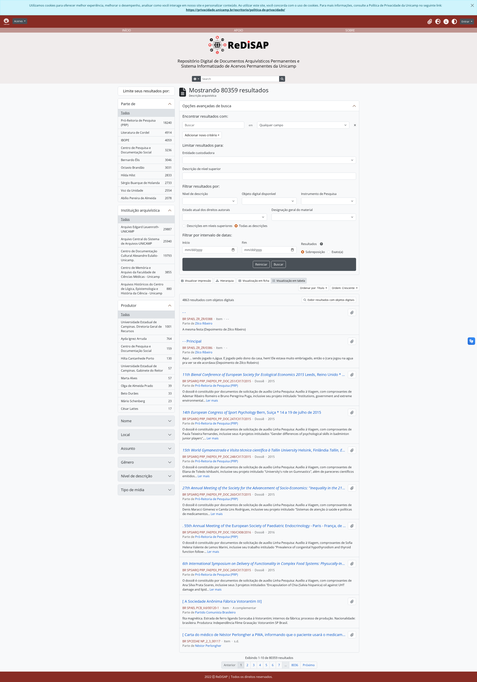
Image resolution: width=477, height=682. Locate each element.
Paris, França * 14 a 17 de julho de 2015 (264, 563)
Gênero (127, 462)
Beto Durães (146, 394)
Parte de (128, 103)
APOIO (238, 30)
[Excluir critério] (355, 125)
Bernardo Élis (146, 161)
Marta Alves (146, 379)
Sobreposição (315, 252)
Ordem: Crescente (343, 288)
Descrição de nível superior (201, 169)
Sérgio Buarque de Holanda (146, 184)
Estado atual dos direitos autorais (206, 210)
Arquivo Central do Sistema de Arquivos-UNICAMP (146, 241)
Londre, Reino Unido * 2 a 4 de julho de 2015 (264, 488)
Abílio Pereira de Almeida (146, 199)
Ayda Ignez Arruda (146, 340)
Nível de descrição (136, 475)
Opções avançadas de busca (206, 105)
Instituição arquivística (140, 210)
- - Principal (191, 341)
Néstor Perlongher (208, 646)
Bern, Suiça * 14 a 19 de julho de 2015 (251, 412)
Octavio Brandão (146, 168)
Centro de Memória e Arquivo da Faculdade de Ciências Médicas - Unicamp (146, 272)
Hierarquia (226, 280)
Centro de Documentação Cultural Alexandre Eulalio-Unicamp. (146, 255)
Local (125, 434)
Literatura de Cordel (146, 133)
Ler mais (212, 400)
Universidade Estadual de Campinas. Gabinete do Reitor (146, 368)
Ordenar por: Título (312, 288)
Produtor (128, 305)
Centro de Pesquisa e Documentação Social (146, 150)
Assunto (128, 448)
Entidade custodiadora (198, 153)
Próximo (309, 665)
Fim (244, 243)
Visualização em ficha (255, 280)
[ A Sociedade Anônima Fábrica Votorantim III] (222, 601)
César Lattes (146, 409)
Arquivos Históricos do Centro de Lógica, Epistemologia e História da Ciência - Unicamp (146, 288)
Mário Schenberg (146, 402)
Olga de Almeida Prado (146, 387)
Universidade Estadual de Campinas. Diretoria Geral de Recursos (146, 326)
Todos (125, 113)
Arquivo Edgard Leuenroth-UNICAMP (146, 229)
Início (186, 243)
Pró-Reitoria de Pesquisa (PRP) (146, 122)
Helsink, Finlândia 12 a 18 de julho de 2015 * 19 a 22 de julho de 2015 (264, 450)
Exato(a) (337, 252)
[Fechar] (472, 5)
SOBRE (350, 30)
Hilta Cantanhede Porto (146, 359)
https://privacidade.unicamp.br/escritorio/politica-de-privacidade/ (235, 10)
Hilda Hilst (146, 176)
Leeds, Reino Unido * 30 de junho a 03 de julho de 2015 (264, 374)
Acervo (18, 21)
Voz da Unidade (146, 191)
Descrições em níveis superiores (209, 226)
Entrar (466, 21)
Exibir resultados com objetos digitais (330, 300)
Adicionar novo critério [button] (201, 135)
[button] (430, 22)
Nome (126, 420)
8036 (294, 665)
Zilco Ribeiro (203, 323)
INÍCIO (126, 30)
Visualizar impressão (197, 280)
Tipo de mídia (132, 489)
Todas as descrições (253, 226)
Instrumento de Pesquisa (319, 194)
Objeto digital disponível (259, 194)
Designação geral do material (292, 210)
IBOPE (146, 141)
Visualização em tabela (290, 280)
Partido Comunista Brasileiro (215, 612)
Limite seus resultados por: (146, 90)
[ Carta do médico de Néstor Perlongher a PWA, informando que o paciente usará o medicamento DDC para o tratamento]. (264, 634)
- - (184, 312)
